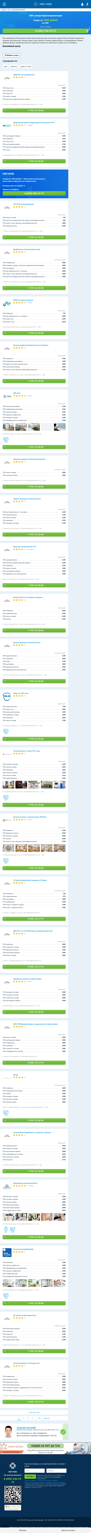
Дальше (47, 1418)
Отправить (30, 1477)
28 (39, 1418)
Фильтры (22, 1530)
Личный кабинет (82, 4)
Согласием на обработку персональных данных (52, 1482)
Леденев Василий (26, 1427)
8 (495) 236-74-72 (87, 4)
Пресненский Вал (14, 1107)
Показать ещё (34, 1412)
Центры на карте (68, 1530)
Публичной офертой (30, 1480)
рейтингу (14, 66)
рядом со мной (26, 66)
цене (5, 66)
